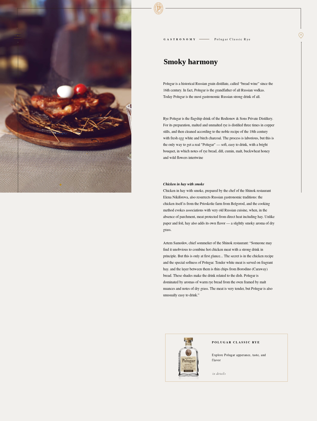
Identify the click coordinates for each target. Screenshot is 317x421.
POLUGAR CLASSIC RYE (236, 342)
